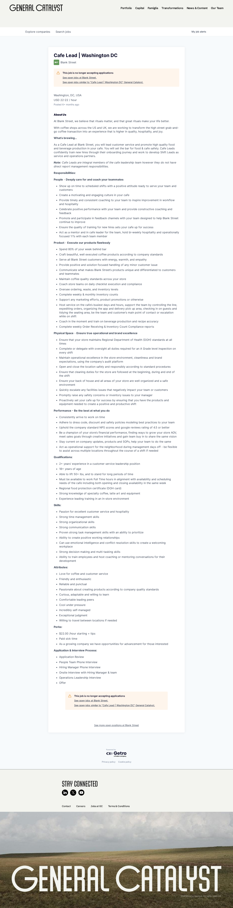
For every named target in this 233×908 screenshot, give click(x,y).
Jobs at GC (97, 806)
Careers (80, 806)
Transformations (172, 8)
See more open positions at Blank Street (116, 725)
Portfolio (126, 8)
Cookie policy (124, 762)
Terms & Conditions (119, 806)
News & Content (197, 8)
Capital (139, 8)
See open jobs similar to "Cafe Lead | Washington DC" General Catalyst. (103, 82)
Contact (66, 806)
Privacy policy (108, 762)
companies (37, 31)
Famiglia (153, 8)
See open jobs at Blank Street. (80, 77)
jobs (63, 31)
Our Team (217, 8)
